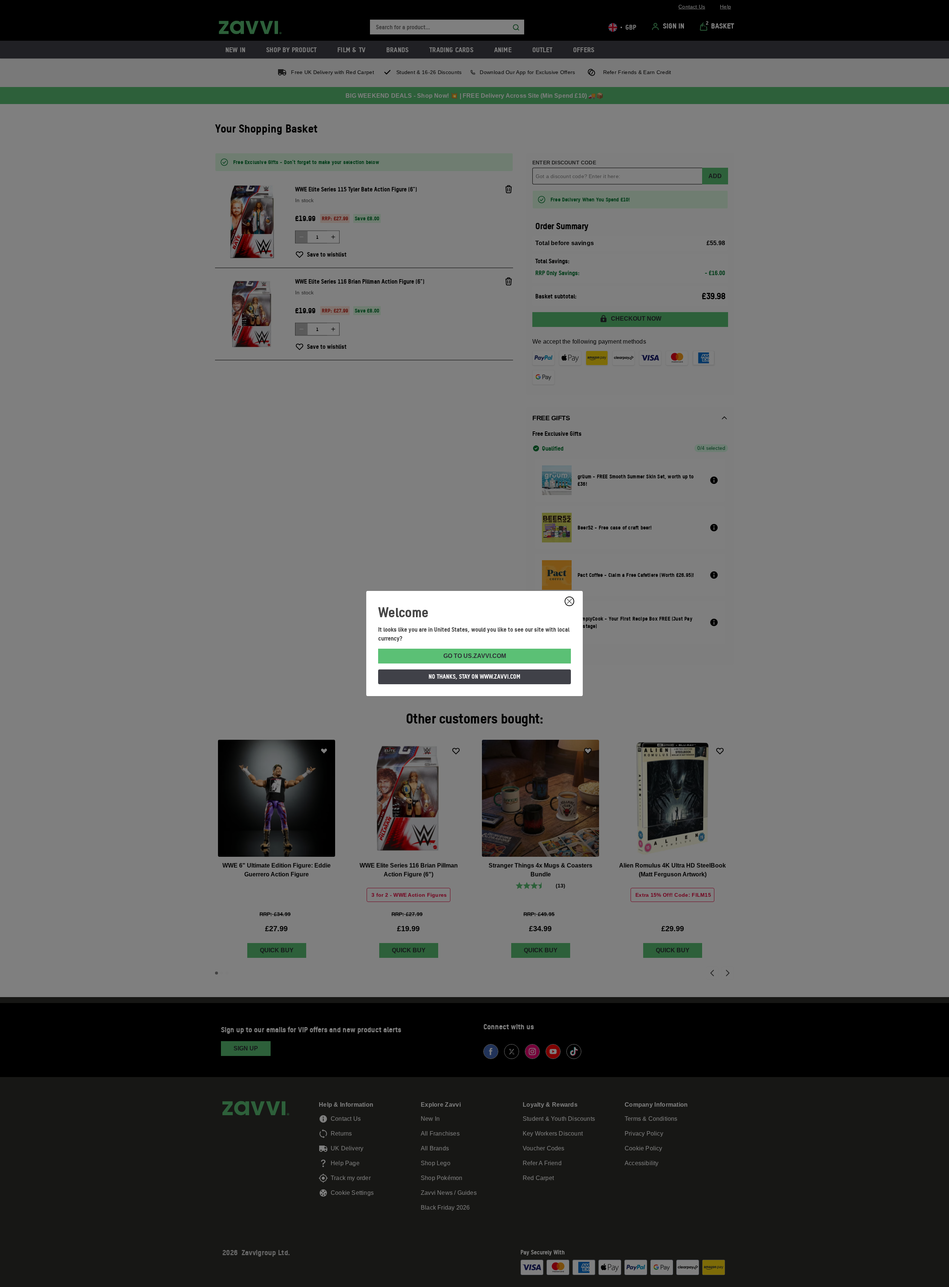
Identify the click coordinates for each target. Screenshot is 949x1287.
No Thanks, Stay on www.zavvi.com (474, 676)
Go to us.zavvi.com (474, 656)
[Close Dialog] (569, 601)
